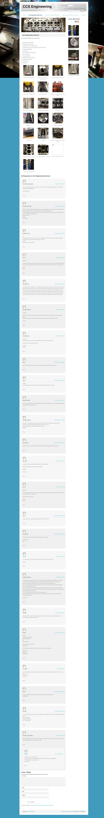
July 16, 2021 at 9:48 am (60, 335)
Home (24, 15)
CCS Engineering (37, 6)
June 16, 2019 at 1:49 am (60, 257)
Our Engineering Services (35, 15)
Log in (65, 8)
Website (23, 795)
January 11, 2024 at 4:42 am (60, 632)
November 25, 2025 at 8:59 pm (59, 691)
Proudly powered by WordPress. (66, 811)
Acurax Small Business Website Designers (57, 817)
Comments (76, 8)
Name (23, 787)
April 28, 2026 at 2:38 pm (60, 735)
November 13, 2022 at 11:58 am (59, 515)
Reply (24, 195)
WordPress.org (82, 8)
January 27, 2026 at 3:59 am (60, 711)
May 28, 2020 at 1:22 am (60, 309)
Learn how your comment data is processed (44, 805)
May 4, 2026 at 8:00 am (59, 753)
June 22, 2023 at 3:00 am (60, 577)
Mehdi (25, 753)
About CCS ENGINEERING (52, 15)
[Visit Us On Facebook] (75, 22)
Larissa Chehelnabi (30, 811)
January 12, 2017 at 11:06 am (60, 233)
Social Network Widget (43, 817)
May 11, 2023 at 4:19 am (60, 556)
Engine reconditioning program (70, 15)
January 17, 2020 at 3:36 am (60, 283)
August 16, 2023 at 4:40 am (60, 612)
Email (23, 791)
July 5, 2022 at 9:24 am (61, 486)
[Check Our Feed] (78, 22)
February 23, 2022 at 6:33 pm (60, 442)
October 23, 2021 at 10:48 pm (59, 362)
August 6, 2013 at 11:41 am (60, 183)
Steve (24, 556)
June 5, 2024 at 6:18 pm (60, 668)
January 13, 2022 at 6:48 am (60, 400)
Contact (83, 15)
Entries (69, 8)
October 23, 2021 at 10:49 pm (59, 380)
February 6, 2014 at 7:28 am (60, 206)
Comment (24, 775)
